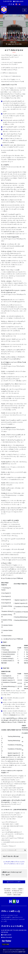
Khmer (19, 4)
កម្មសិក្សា (7, 890)
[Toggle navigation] (24, 10)
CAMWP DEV (21, 952)
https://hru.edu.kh (7, 937)
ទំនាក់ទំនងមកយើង (14, 882)
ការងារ (14, 888)
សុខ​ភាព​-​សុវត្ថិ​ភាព (17, 892)
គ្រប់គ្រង (20, 40)
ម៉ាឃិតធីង (13, 42)
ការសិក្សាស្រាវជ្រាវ (17, 890)
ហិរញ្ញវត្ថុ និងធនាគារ (14, 44)
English (16, 4)
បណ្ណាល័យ (20, 888)
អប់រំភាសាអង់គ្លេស (8, 40)
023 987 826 (8, 1)
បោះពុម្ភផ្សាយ (17, 894)
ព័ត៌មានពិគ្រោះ (7, 892)
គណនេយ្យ (7, 38)
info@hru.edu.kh (18, 1)
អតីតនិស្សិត (7, 888)
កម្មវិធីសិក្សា (18, 38)
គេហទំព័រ (9, 894)
